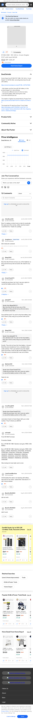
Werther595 (8, 364)
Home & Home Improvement (10, 577)
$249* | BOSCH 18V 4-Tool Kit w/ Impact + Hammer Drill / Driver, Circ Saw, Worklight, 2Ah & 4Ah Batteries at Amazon (21, 612)
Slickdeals (3, 12)
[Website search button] (27, 5)
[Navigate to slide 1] (16, 46)
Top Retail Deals (20, 9)
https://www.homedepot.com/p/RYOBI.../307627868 (15, 85)
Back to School (9, 9)
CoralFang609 (9, 406)
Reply (11, 231)
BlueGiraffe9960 (10, 493)
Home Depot (8, 587)
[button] (7, 52)
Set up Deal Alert (14, 20)
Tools (23, 577)
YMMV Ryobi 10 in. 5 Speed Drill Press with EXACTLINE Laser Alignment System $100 (8, 612)
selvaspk (7, 432)
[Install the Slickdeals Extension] (16, 673)
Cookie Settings (11, 716)
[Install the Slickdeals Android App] (16, 678)
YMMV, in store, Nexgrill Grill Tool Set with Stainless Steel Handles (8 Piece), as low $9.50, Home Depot (8, 649)
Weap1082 (8, 257)
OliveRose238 (9, 219)
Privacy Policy (5, 711)
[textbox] (14, 183)
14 (18, 560)
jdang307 (8, 300)
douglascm (8, 239)
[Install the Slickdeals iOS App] (16, 682)
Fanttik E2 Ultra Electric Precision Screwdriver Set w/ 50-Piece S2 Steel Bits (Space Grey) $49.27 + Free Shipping (8, 548)
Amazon (4, 557)
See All (29, 529)
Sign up (6, 204)
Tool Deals (29, 9)
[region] (16, 712)
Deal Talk (15, 12)
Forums (9, 12)
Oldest (20, 193)
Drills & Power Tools (10, 582)
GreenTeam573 (9, 278)
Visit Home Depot (16, 66)
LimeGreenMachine (11, 473)
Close (22, 716)
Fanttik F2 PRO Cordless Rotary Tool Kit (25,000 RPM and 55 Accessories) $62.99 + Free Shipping (21, 548)
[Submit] (3, 197)
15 (5, 623)
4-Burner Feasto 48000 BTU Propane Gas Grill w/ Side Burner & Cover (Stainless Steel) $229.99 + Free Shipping (21, 649)
